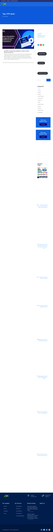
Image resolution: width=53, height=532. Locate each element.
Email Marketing (19, 506)
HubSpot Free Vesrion (43, 73)
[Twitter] (48, 1)
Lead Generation (19, 511)
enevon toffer (39, 33)
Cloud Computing (41, 96)
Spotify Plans (42, 53)
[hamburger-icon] (51, 4)
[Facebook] (46, 1)
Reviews (39, 106)
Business (39, 94)
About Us (5, 506)
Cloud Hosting (40, 98)
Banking (39, 92)
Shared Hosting (40, 110)
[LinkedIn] (50, 1)
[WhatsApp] (43, 45)
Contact (5, 508)
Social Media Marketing (20, 515)
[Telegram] (38, 45)
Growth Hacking (19, 513)
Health (39, 102)
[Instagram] (52, 1)
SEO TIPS (39, 108)
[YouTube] (41, 45)
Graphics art (40, 100)
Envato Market (41, 63)
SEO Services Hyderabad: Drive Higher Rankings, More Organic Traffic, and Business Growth (32, 508)
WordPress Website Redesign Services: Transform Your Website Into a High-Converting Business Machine (32, 516)
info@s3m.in (47, 496)
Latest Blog (6, 511)
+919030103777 (48, 495)
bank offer (39, 34)
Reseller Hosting (40, 104)
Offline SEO (18, 508)
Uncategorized (40, 112)
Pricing (5, 513)
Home (3, 16)
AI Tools (39, 90)
